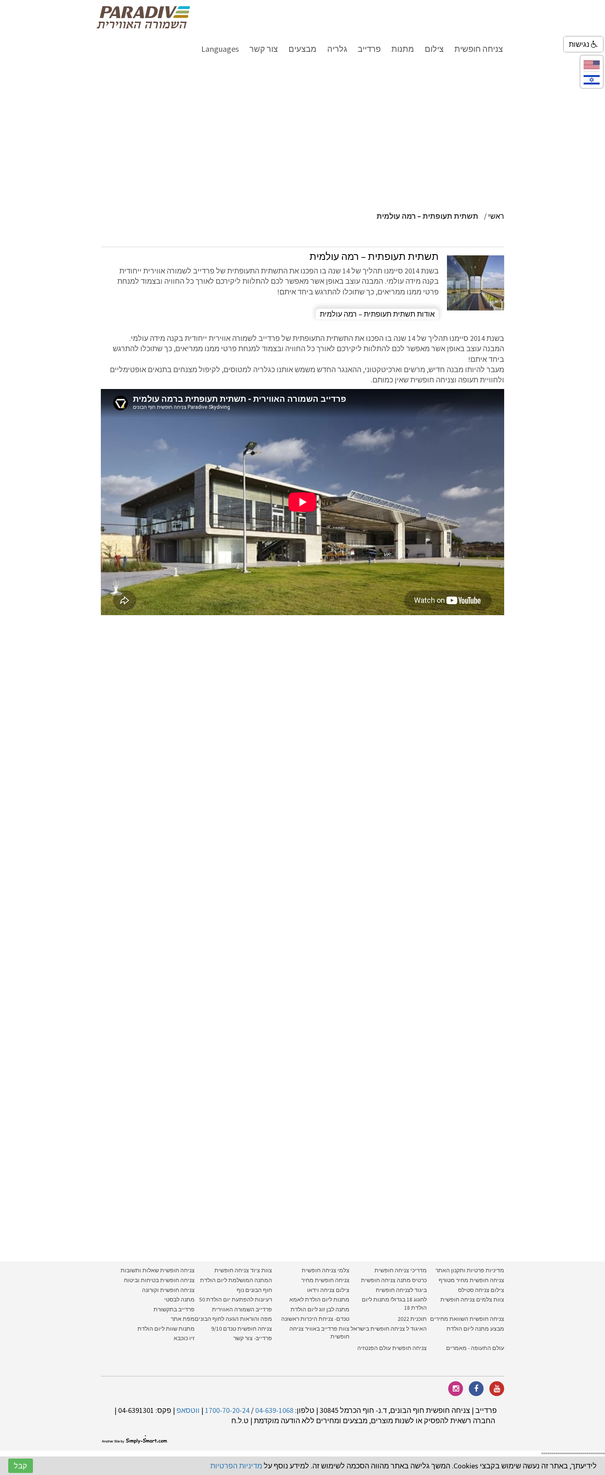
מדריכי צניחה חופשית (401, 1270)
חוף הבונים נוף (254, 1290)
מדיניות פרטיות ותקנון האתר (469, 1270)
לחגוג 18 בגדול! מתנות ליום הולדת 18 (394, 1303)
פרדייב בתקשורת (174, 1309)
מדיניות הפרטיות (236, 1465)
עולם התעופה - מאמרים (475, 1348)
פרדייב (369, 49)
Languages (220, 49)
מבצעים (302, 49)
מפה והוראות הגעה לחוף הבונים (233, 1318)
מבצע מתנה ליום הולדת (475, 1328)
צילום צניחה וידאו (328, 1290)
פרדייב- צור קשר (252, 1338)
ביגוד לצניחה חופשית (401, 1290)
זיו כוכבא (184, 1338)
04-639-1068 (274, 1410)
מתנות (402, 49)
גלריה (337, 49)
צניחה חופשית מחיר (325, 1280)
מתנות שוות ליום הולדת (166, 1328)
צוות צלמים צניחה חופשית (472, 1299)
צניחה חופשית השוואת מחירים (467, 1318)
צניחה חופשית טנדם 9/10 (241, 1328)
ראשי (496, 216)
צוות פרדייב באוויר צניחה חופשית (319, 1333)
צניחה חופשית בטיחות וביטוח (159, 1280)
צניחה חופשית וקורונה (168, 1290)
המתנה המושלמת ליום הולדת (236, 1280)
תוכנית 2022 (411, 1318)
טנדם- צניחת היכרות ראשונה (315, 1318)
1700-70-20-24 (227, 1410)
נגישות (580, 44)
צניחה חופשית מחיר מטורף (471, 1280)
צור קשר (263, 49)
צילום (434, 49)
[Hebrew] (592, 79)
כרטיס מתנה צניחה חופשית (393, 1280)
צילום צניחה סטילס (481, 1290)
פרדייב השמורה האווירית (242, 1309)
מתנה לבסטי (179, 1299)
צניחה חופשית (478, 49)
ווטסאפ (188, 1410)
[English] (592, 64)
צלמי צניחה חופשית (325, 1270)
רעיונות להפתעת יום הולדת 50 (235, 1299)
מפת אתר (183, 1318)
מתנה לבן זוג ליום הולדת (320, 1309)
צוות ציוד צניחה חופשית (243, 1270)
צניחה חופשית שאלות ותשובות (158, 1270)
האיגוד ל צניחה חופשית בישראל (389, 1328)
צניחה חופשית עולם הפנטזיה (392, 1348)
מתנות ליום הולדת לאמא (319, 1299)
